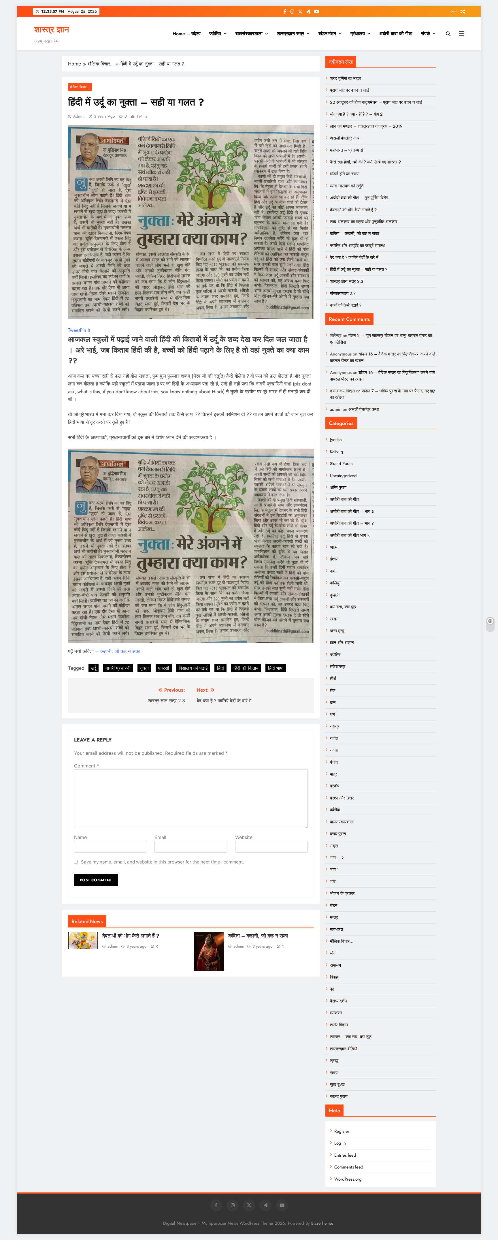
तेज (332, 690)
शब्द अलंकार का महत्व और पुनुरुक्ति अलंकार (363, 222)
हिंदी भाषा (276, 668)
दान (333, 702)
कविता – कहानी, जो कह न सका (258, 936)
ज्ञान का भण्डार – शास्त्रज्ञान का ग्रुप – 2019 (366, 126)
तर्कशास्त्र (338, 666)
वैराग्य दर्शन (338, 1001)
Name (80, 837)
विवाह (334, 977)
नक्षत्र (334, 726)
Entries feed (345, 1155)
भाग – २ (337, 858)
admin (78, 116)
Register (341, 1131)
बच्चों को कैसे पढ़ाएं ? (345, 305)
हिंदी (220, 668)
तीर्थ (333, 678)
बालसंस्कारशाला (249, 33)
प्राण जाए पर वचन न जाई (349, 90)
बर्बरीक (335, 810)
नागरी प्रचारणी (118, 668)
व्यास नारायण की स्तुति (346, 186)
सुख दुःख (337, 1084)
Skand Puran (341, 463)
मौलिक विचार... (80, 86)
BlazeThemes (322, 1223)
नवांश (334, 738)
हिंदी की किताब (246, 668)
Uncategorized (343, 476)
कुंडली (334, 595)
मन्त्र (334, 917)
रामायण (335, 965)
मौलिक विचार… (341, 941)
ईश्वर (334, 559)
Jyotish (336, 439)
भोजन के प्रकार (342, 893)
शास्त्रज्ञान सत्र (290, 33)
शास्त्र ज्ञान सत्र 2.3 (346, 281)
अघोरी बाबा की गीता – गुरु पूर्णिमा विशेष (359, 198)
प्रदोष (334, 786)
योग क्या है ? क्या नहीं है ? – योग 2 (356, 114)
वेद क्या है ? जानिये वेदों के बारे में (354, 257)
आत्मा (334, 547)
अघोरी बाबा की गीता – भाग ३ (352, 511)
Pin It (85, 330)
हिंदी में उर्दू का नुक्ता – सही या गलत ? (358, 269)
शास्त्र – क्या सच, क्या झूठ (350, 1037)
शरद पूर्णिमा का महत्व (345, 78)
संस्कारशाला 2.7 (343, 293)
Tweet (74, 330)
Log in (340, 1143)
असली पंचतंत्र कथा (345, 138)
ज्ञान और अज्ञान (342, 642)
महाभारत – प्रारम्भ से (346, 150)
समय (333, 1073)
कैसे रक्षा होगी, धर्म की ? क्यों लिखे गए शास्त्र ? (365, 162)
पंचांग (334, 762)
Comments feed (348, 1167)
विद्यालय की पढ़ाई (193, 668)
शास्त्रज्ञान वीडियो (343, 1049)
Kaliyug (336, 452)
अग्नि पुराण (338, 487)
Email (160, 837)
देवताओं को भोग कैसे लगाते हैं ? (130, 936)
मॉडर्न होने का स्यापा (344, 174)
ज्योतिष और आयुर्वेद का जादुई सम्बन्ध (357, 245)
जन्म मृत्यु (337, 631)
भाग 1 (334, 869)
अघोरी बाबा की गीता (395, 33)
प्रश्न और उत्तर (342, 798)
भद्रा (334, 846)
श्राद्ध (334, 1061)
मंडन (333, 905)
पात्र (333, 774)
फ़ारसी (163, 668)
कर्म (332, 571)
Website (243, 837)
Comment (86, 766)
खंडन (334, 619)
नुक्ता (144, 668)
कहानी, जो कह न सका (120, 651)
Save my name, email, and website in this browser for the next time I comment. (162, 862)
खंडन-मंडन (327, 33)
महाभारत (336, 929)
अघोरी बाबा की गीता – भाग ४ (352, 523)
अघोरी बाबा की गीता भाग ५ (350, 535)
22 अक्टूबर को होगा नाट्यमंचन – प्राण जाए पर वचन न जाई (376, 102)
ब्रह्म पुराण (338, 834)
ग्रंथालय (357, 33)
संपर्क (425, 33)
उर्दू (93, 668)
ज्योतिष (215, 33)
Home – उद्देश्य (187, 33)
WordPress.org (348, 1179)
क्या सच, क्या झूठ (343, 607)
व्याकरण (336, 1013)
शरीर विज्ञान (339, 1025)
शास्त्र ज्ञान (51, 29)
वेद (332, 989)
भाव (332, 881)
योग (332, 953)
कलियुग (336, 583)
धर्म (332, 714)
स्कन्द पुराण (339, 1096)
